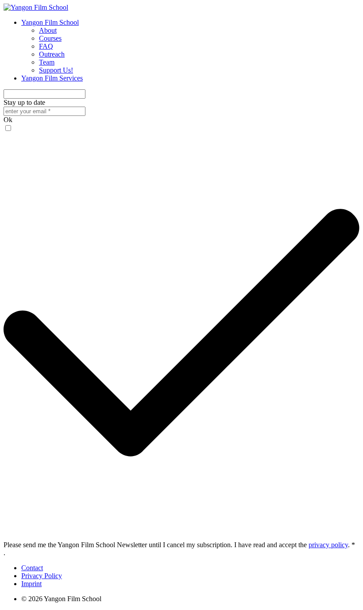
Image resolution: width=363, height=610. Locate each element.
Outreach (52, 54)
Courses (50, 38)
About (48, 30)
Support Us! (56, 70)
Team (46, 62)
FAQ (46, 46)
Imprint (31, 583)
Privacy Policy (41, 575)
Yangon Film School (50, 22)
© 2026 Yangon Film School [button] (61, 598)
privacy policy (328, 545)
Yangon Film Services (52, 78)
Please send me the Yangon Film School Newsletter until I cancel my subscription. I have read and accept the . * (179, 545)
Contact (32, 568)
